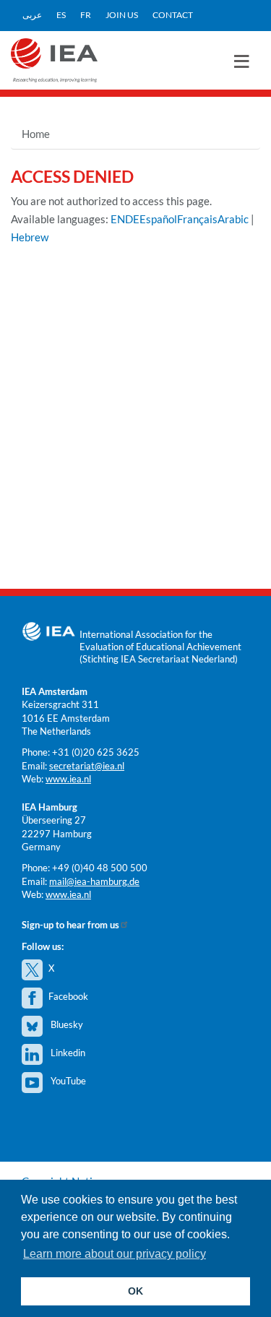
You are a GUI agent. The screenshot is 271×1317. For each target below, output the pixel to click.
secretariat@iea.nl (86, 766)
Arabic (233, 218)
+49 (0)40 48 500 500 (99, 867)
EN (118, 218)
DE (132, 218)
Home (36, 133)
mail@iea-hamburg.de (94, 881)
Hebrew (29, 236)
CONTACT (172, 14)
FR (85, 14)
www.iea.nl (68, 779)
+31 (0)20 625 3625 (95, 752)
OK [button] (135, 1291)
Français (197, 218)
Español (158, 218)
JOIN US (122, 14)
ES (61, 14)
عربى (32, 14)
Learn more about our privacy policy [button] (114, 1254)
